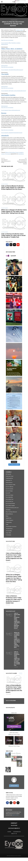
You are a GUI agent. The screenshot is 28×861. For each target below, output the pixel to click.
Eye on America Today (10, 484)
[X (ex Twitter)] (10, 244)
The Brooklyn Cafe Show (11, 526)
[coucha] (13, 753)
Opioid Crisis (8, 518)
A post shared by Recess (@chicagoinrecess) (10, 110)
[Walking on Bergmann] (14, 759)
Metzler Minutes (9, 513)
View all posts (14, 785)
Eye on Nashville (9, 497)
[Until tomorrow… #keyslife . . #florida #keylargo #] (14, 351)
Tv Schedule (8, 534)
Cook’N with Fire (9, 478)
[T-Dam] (8, 755)
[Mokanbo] (19, 759)
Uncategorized (14, 19)
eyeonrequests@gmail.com (14, 828)
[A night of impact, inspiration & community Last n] (14, 267)
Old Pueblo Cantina (8, 95)
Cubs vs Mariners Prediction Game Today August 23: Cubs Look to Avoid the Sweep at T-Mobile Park (13, 235)
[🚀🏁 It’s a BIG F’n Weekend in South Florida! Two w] (14, 334)
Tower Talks (8, 532)
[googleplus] (14, 802)
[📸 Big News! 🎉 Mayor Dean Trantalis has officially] (14, 401)
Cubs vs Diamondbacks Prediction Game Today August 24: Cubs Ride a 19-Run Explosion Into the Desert (13, 187)
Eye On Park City (9, 501)
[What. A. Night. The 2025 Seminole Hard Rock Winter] (14, 284)
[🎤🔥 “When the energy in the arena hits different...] (14, 435)
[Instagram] (14, 244)
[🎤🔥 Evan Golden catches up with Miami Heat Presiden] (14, 418)
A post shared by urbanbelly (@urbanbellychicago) (11, 132)
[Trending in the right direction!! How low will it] (14, 317)
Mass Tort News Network (11, 511)
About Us (14, 833)
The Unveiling (9, 530)
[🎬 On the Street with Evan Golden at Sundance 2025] (14, 452)
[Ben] (8, 769)
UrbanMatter (21, 153)
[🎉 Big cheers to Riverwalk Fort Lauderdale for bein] (14, 368)
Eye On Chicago (9, 490)
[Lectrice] (19, 755)
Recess (3, 113)
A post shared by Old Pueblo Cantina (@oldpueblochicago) (13, 90)
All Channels (8, 474)
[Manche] (19, 764)
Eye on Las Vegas (9, 495)
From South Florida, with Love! (12, 507)
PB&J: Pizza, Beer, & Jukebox (11, 48)
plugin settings (15, 815)
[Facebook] (7, 244)
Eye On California (9, 486)
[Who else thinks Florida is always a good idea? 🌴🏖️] (14, 384)
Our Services (17, 831)
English (17, 0)
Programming (8, 522)
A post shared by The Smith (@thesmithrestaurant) (12, 69)
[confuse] (13, 755)
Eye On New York (9, 499)
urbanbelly (5, 135)
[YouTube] (18, 244)
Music (7, 516)
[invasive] (18, 753)
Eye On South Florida (10, 503)
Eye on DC (8, 493)
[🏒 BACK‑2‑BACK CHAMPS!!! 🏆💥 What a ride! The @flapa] (14, 301)
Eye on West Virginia (10, 505)
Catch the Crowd (9, 476)
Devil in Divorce (9, 482)
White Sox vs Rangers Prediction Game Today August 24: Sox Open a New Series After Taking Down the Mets (14, 211)
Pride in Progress (9, 520)
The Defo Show (9, 528)
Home (9, 831)
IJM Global (8, 509)
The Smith (5, 74)
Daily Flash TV (9, 480)
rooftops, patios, (19, 30)
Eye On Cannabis (9, 488)
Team (7, 524)
